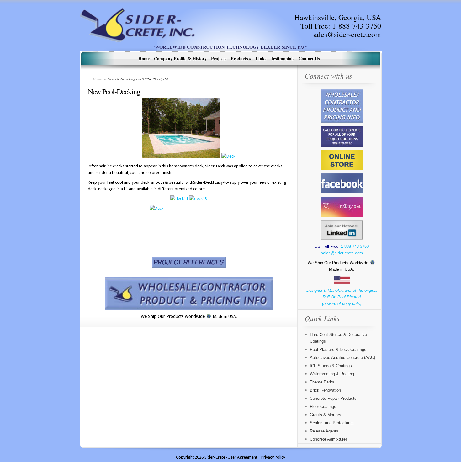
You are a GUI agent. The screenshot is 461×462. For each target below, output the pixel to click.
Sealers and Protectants (332, 423)
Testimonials (282, 58)
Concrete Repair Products (333, 398)
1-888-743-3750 (356, 26)
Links (261, 58)
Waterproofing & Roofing (332, 374)
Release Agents (324, 431)
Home (144, 58)
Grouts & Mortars (325, 414)
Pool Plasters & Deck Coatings (338, 349)
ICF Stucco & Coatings (331, 365)
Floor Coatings (323, 406)
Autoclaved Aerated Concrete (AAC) (342, 357)
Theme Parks (322, 382)
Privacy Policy (273, 457)
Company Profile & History (180, 58)
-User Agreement (241, 457)
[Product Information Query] (188, 293)
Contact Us (309, 58)
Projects (218, 58)
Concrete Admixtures (329, 439)
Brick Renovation (325, 390)
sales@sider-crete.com (346, 34)
